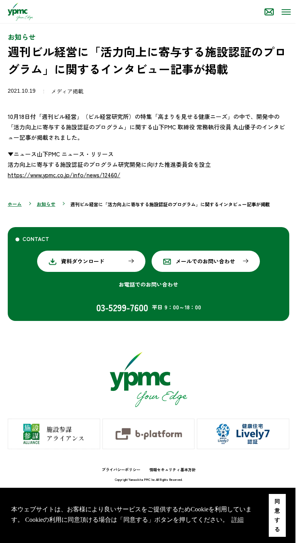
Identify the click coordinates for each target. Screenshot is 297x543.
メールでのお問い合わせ (205, 261)
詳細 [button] (237, 519)
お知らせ (46, 203)
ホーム (15, 203)
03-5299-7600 (122, 307)
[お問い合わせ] (269, 11)
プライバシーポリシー (121, 469)
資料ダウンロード (82, 261)
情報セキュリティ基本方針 (172, 469)
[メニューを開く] (285, 11)
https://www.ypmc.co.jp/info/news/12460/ (64, 175)
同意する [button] (277, 515)
